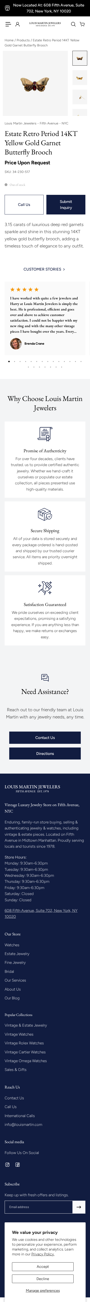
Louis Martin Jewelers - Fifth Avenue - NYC (36, 123)
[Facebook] (17, 1165)
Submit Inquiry (66, 204)
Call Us (24, 204)
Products (24, 40)
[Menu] (8, 24)
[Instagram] (7, 1165)
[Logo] (45, 24)
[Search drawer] (73, 24)
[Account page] (17, 24)
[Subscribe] (78, 1207)
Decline (42, 1279)
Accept (43, 1266)
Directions (45, 753)
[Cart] (82, 24)
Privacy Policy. (42, 1254)
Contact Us (45, 737)
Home (10, 40)
